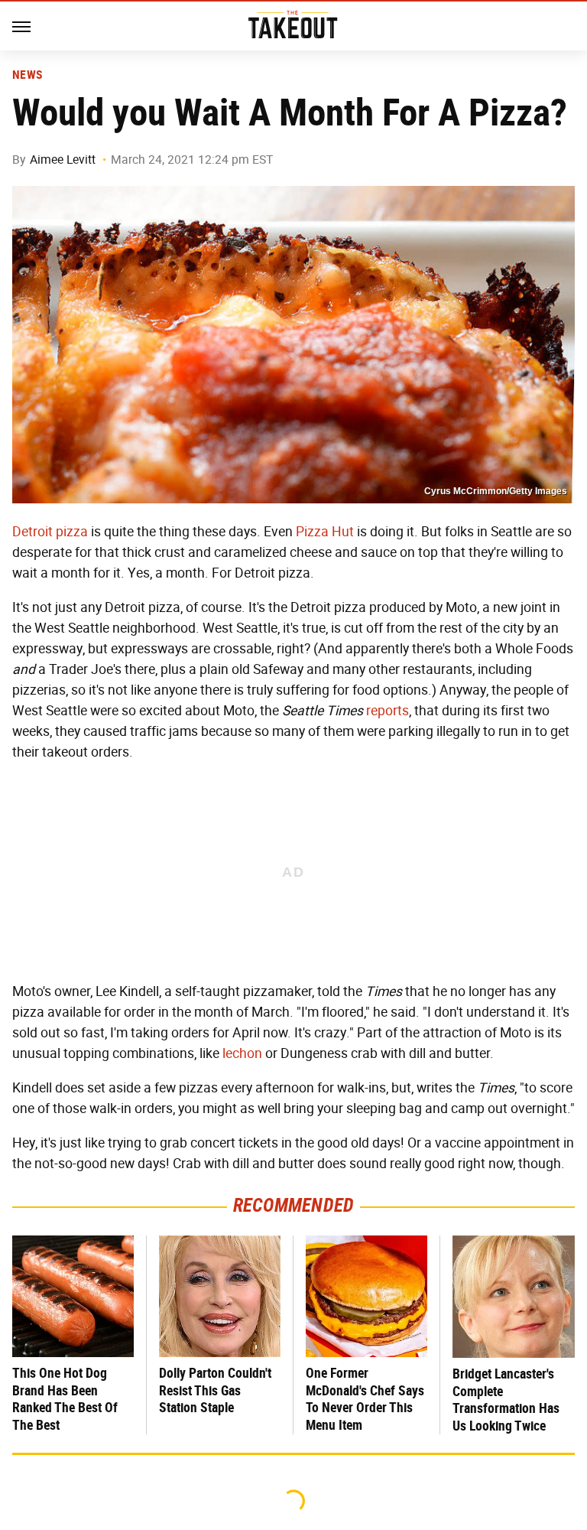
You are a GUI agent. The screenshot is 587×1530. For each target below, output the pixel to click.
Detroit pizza (50, 531)
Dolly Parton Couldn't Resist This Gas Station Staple (215, 1390)
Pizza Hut (325, 531)
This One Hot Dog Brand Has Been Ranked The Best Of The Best (65, 1399)
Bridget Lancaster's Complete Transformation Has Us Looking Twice (505, 1400)
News (27, 75)
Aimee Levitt (63, 159)
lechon (242, 1053)
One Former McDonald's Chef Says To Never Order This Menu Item (365, 1399)
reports (387, 710)
